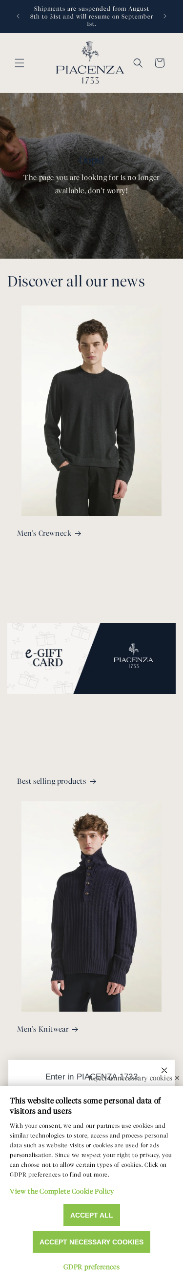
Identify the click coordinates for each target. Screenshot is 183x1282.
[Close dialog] (164, 1070)
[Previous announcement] (18, 16)
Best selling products (51, 781)
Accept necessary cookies (91, 1242)
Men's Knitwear (42, 1029)
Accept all (91, 1215)
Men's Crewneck (44, 533)
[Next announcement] (165, 16)
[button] (19, 63)
